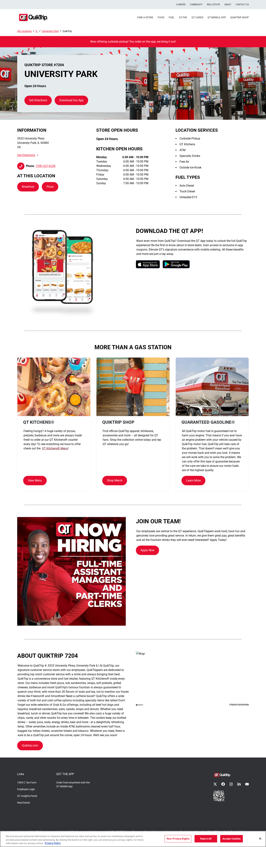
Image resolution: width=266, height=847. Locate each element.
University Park (50, 31)
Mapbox (233, 705)
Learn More (193, 480)
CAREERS (180, 4)
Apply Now (147, 550)
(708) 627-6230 (45, 166)
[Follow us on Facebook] (223, 784)
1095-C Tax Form (26, 782)
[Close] (260, 838)
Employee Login (26, 789)
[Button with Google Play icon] (176, 264)
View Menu (35, 480)
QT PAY (183, 17)
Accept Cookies (232, 838)
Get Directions (38, 100)
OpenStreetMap (243, 705)
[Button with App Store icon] (148, 264)
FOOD (161, 17)
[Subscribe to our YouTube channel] (247, 784)
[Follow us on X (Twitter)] (215, 784)
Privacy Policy (53, 843)
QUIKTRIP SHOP (239, 17)
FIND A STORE (145, 17)
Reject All (206, 838)
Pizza (50, 186)
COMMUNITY (196, 4)
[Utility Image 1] (218, 795)
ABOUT (227, 4)
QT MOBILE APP (217, 17)
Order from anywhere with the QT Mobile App (73, 784)
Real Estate (23, 802)
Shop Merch (114, 480)
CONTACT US (242, 4)
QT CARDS (197, 17)
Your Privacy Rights (177, 838)
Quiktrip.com (30, 745)
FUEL (172, 17)
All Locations (24, 31)
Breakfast (28, 186)
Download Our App (71, 100)
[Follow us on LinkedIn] (239, 784)
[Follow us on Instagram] (231, 784)
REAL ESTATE (213, 4)
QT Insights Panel (27, 795)
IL (37, 31)
